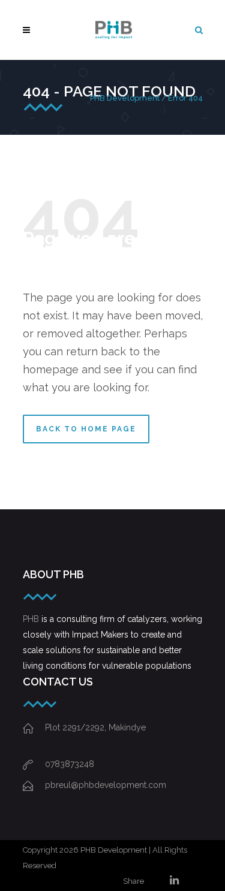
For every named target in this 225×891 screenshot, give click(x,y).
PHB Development (125, 98)
